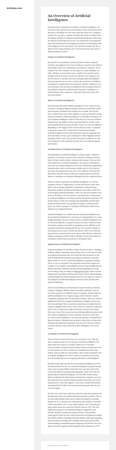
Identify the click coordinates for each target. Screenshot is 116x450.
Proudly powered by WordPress (58, 446)
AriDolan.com (14, 8)
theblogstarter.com (81, 271)
